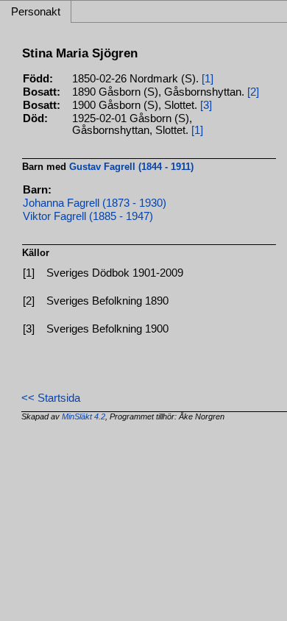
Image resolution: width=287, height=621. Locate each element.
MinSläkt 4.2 (83, 416)
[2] (253, 92)
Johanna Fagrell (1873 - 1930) (94, 203)
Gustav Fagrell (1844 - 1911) (131, 166)
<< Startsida (50, 398)
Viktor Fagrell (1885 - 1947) (88, 216)
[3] (206, 105)
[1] (207, 79)
